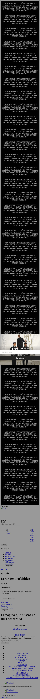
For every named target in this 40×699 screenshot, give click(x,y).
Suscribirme (20, 358)
